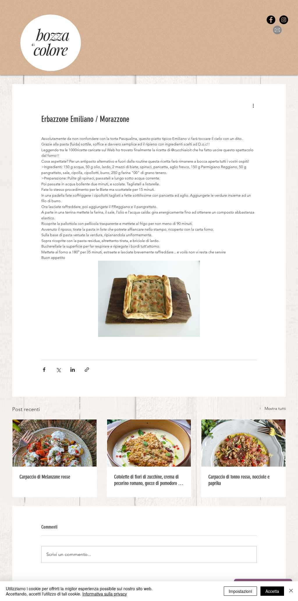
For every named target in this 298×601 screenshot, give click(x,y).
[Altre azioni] (253, 105)
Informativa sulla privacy (104, 594)
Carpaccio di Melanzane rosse (44, 477)
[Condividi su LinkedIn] (72, 369)
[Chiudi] (291, 591)
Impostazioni (240, 591)
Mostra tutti (275, 408)
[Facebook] (271, 19)
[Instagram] (283, 19)
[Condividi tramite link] (87, 369)
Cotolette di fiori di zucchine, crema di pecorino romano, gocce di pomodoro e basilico (147, 480)
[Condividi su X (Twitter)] (58, 369)
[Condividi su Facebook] (44, 369)
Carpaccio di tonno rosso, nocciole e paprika (238, 480)
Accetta (272, 591)
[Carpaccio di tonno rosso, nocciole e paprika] (243, 443)
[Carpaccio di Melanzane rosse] (55, 443)
